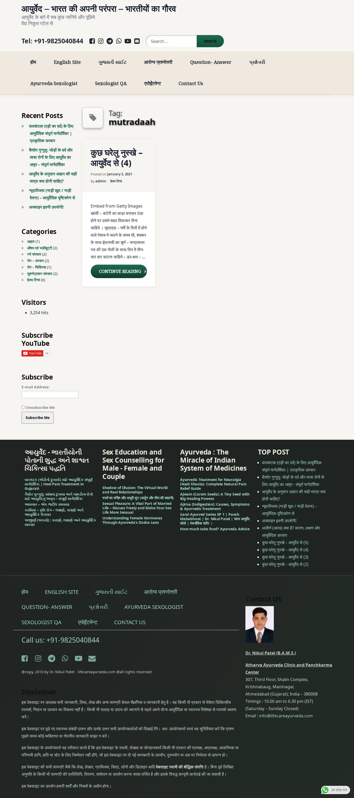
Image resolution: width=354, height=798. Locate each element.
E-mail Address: (35, 386)
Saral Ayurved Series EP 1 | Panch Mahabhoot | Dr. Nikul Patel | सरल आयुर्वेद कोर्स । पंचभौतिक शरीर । (215, 518)
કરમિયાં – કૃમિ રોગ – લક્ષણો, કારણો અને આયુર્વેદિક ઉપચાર (54, 512)
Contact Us (191, 83)
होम (33, 62)
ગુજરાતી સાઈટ (112, 62)
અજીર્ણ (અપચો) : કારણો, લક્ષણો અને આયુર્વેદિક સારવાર (60, 522)
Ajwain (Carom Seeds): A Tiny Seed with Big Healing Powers (215, 496)
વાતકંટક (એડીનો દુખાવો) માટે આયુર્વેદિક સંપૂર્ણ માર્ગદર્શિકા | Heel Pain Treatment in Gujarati (59, 484)
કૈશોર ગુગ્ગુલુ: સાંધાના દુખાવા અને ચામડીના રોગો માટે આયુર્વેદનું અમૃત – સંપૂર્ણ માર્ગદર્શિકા (59, 496)
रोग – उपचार (35, 260)
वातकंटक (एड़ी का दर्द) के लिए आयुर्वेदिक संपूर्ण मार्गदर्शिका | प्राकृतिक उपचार (51, 133)
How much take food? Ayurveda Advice (215, 528)
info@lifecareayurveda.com (286, 715)
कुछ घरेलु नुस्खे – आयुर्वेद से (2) (285, 564)
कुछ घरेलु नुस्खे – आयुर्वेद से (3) (285, 557)
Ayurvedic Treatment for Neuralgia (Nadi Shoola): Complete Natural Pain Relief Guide (213, 484)
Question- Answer (211, 62)
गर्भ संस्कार (34, 254)
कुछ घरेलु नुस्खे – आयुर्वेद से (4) (117, 157)
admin (100, 181)
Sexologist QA (111, 83)
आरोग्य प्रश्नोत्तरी (158, 62)
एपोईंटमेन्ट (152, 83)
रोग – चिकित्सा (36, 267)
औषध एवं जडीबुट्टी (39, 247)
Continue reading (123, 271)
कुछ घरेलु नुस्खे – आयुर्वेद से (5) (285, 542)
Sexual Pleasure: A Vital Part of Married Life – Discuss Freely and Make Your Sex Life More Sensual (137, 508)
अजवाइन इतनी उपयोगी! (46, 207)
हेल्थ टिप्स (116, 181)
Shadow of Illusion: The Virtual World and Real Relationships (135, 489)
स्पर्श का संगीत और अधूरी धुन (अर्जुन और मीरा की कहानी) (138, 497)
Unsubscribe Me (40, 407)
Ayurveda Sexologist (53, 83)
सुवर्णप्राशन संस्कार (39, 273)
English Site (67, 62)
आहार (30, 241)
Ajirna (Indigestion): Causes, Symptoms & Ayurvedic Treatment (215, 506)
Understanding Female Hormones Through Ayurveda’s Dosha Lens (132, 520)
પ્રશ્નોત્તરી (257, 62)
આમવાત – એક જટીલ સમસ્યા (47, 503)
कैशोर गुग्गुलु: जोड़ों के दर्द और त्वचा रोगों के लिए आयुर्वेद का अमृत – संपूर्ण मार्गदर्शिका (51, 157)
